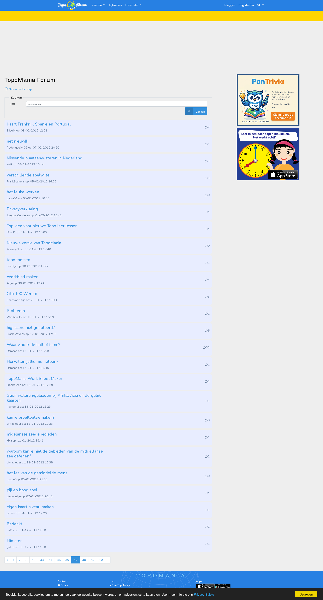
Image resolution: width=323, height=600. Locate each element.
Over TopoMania (121, 585)
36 (67, 560)
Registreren (246, 5)
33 (42, 560)
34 (50, 560)
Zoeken (200, 112)
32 (34, 560)
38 (84, 560)
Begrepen (306, 594)
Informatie (132, 5)
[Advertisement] (161, 47)
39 (92, 560)
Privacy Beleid (204, 594)
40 (101, 560)
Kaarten (97, 5)
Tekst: (12, 103)
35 (59, 560)
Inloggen (230, 5)
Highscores (115, 5)
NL (259, 5)
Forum (64, 585)
